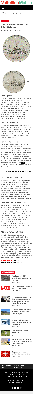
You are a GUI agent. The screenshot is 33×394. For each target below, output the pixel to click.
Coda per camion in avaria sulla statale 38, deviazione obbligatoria (22, 289)
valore (23, 163)
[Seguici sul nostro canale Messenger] (18, 388)
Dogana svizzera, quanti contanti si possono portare (21, 353)
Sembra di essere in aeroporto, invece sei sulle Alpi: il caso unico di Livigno (22, 312)
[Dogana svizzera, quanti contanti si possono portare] (5, 354)
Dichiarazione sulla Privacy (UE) (20, 366)
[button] (31, 8)
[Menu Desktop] (2, 7)
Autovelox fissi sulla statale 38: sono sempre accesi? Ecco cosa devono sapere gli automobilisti (22, 342)
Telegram (16, 260)
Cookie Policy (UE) (6, 366)
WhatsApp (4, 262)
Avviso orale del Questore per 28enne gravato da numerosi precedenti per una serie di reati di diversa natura (21, 300)
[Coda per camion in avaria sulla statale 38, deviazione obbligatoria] (5, 288)
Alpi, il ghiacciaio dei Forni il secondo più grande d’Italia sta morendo (22, 278)
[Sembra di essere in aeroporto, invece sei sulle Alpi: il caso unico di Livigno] (5, 312)
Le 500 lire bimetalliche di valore (20, 171)
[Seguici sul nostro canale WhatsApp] (12, 388)
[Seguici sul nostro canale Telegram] (15, 388)
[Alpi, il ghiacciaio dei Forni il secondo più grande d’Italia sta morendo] (5, 278)
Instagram (18, 262)
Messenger (11, 262)
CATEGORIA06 (5, 21)
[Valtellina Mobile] (16, 2)
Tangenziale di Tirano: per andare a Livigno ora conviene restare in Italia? (21, 322)
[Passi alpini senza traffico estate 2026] (5, 333)
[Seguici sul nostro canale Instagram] (21, 388)
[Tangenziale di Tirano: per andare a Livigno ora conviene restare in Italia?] (5, 322)
